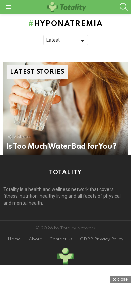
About (35, 239)
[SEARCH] (124, 7)
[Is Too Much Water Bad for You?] (65, 108)
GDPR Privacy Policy (101, 239)
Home (14, 239)
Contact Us (60, 239)
